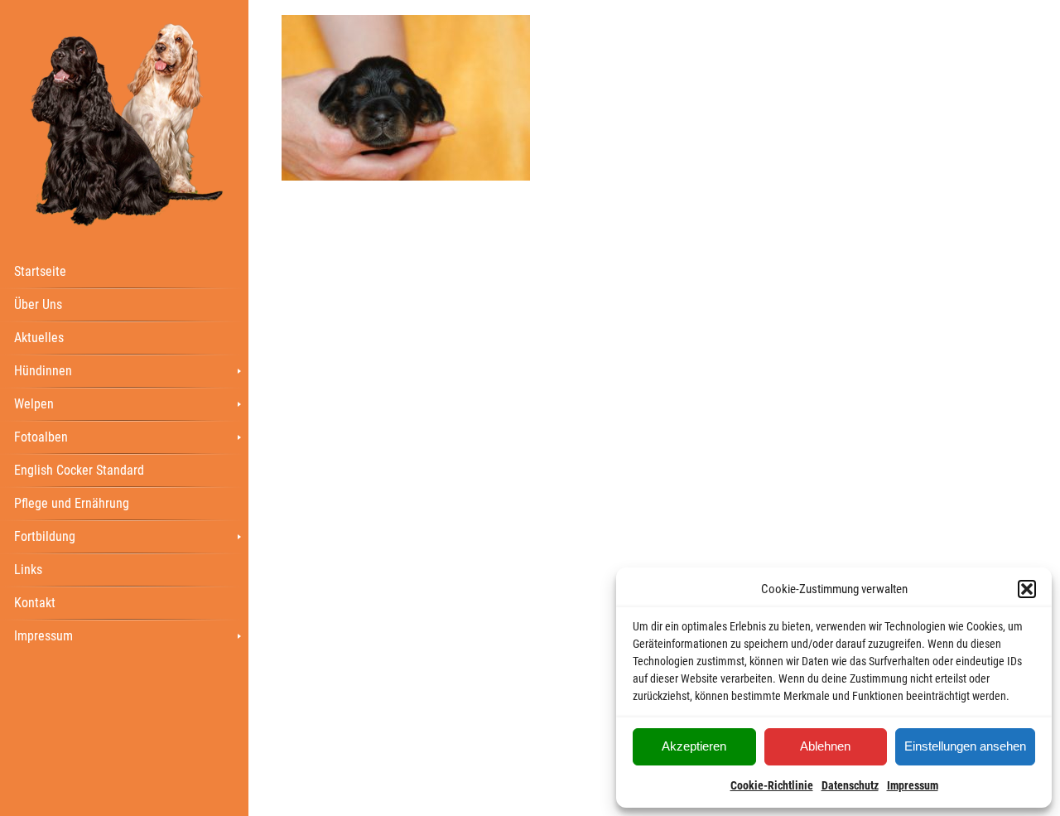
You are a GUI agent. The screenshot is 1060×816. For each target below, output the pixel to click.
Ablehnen (825, 746)
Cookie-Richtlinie (771, 785)
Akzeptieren (694, 746)
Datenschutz (850, 785)
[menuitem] (124, 270)
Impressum (912, 785)
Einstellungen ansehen (965, 746)
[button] (1027, 589)
